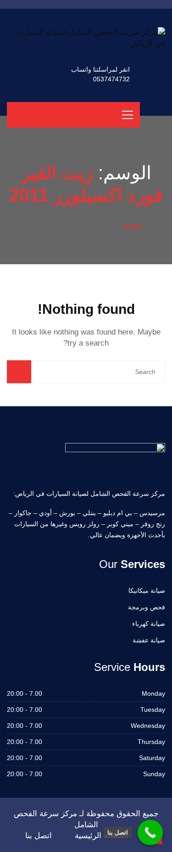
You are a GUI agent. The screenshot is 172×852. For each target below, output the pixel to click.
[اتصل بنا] (150, 832)
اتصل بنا (38, 835)
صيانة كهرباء (148, 623)
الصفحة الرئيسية (101, 835)
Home (133, 226)
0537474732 (111, 79)
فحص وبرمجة (146, 607)
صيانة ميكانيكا (146, 590)
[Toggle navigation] (127, 115)
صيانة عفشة (149, 640)
